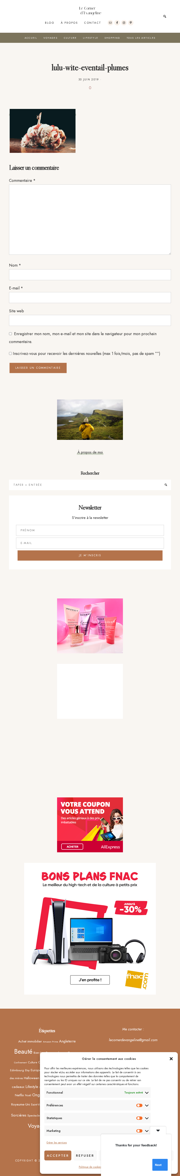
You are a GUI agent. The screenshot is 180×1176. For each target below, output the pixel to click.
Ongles (38, 1095)
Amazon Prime (50, 1041)
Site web (16, 311)
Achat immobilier (30, 1041)
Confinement (20, 1062)
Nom (15, 265)
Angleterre (67, 1041)
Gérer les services (57, 1143)
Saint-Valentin (39, 1104)
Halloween (31, 1077)
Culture (32, 1062)
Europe (36, 1070)
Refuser (85, 1155)
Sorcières (18, 1115)
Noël (28, 1095)
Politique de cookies (90, 1167)
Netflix (19, 1095)
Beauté (23, 1051)
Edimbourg (17, 1070)
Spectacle (33, 1115)
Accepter (58, 1155)
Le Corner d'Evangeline (90, 11)
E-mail (16, 288)
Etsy (27, 1070)
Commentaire (22, 180)
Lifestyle (31, 1086)
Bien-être (39, 1052)
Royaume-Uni (20, 1104)
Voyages (38, 1126)
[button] (171, 1059)
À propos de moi (90, 452)
